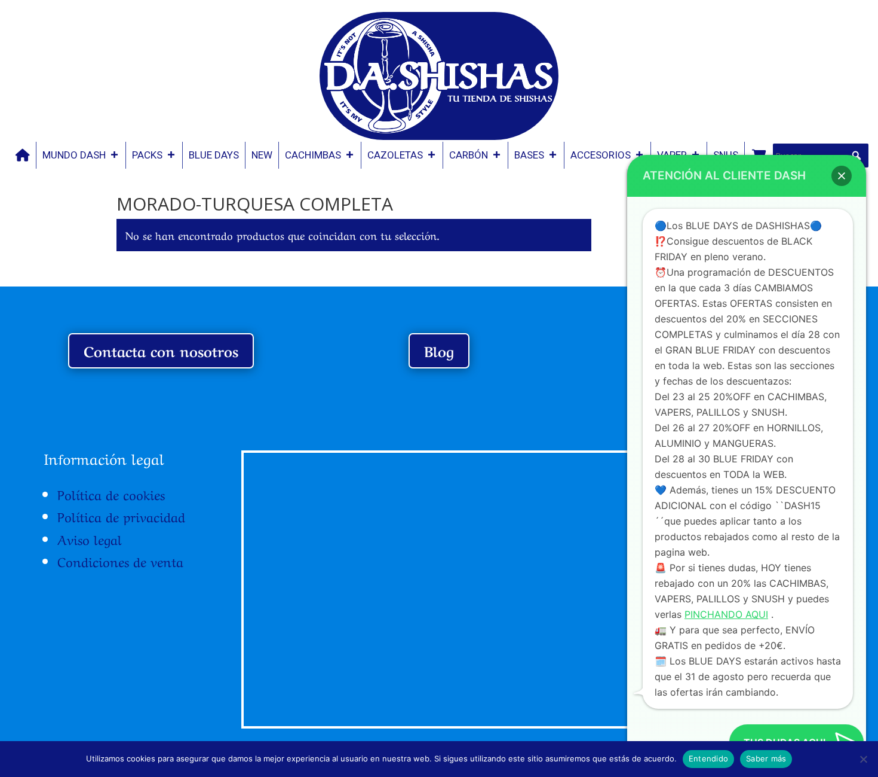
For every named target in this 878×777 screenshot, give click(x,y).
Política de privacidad (121, 515)
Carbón (468, 155)
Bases (529, 155)
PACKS (147, 155)
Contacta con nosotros (161, 350)
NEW (261, 155)
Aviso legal (89, 538)
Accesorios (600, 155)
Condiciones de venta (120, 560)
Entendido (708, 758)
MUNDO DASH (74, 155)
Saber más (766, 758)
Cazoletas (395, 155)
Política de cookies (111, 493)
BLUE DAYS (214, 155)
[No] (863, 759)
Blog (439, 350)
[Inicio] (23, 155)
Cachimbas (313, 155)
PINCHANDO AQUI (726, 614)
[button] (856, 155)
